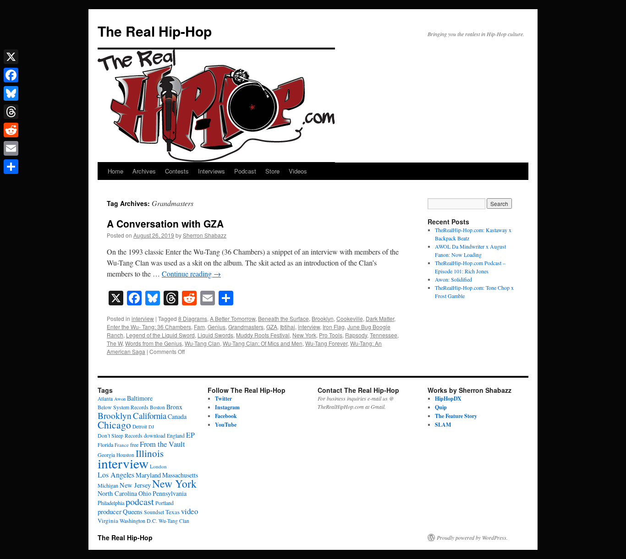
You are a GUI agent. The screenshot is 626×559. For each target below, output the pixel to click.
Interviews (211, 171)
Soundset (154, 512)
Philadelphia (111, 502)
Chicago (114, 424)
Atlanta (105, 398)
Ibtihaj (287, 327)
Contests (177, 171)
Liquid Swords (215, 335)
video (189, 511)
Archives (144, 171)
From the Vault (162, 444)
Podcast (245, 171)
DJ (151, 426)
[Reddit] (11, 130)
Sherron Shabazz (204, 235)
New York (304, 335)
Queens (133, 511)
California (149, 415)
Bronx (174, 406)
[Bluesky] (11, 93)
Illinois (150, 453)
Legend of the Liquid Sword (160, 335)
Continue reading (191, 273)
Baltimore (140, 398)
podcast (140, 501)
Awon (120, 399)
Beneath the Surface (283, 318)
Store (272, 171)
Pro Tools (330, 335)
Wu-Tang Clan (202, 343)
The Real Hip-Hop (155, 31)
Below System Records (123, 407)
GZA (271, 327)
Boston (157, 407)
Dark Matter (380, 318)
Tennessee (383, 335)
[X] (11, 57)
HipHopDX (448, 398)
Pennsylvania (170, 493)
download (154, 435)
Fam (199, 327)
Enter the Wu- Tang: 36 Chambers (149, 327)
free (134, 444)
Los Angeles (116, 474)
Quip (441, 407)
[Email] (11, 148)
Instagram (227, 407)
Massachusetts (180, 475)
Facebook (226, 416)
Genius (216, 327)
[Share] (11, 166)
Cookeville (349, 318)
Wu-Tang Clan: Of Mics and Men (262, 343)
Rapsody (356, 335)
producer (109, 511)
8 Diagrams (192, 318)
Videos (298, 171)
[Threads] (11, 112)
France (122, 444)
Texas (172, 512)
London (158, 466)
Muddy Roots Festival (263, 335)
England (176, 435)
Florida (105, 444)
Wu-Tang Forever (326, 343)
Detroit (139, 426)
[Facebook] (11, 75)
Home (115, 171)
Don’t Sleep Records (120, 435)
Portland (164, 502)
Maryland (148, 475)
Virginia (108, 520)
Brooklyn (323, 318)
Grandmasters (246, 327)
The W (114, 343)
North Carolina (117, 493)
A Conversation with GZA (165, 223)
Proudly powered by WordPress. (472, 537)
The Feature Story (456, 416)
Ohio (144, 493)
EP (190, 435)
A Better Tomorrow (232, 318)
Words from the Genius (153, 343)
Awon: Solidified (453, 279)
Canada (177, 416)
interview (143, 318)
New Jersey (135, 485)
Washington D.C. (138, 520)
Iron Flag (334, 327)
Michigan (108, 485)
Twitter (223, 398)
